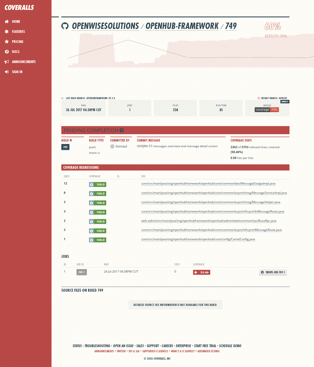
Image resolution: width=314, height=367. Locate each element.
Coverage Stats (241, 140)
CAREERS (167, 345)
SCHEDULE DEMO (230, 345)
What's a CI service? (183, 351)
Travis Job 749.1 (275, 272)
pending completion (91, 130)
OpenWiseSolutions (105, 26)
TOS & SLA (134, 351)
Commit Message (148, 140)
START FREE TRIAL (205, 345)
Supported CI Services (155, 351)
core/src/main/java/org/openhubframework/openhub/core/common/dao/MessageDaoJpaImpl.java (208, 183)
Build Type (96, 140)
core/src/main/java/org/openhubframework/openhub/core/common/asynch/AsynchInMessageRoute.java (212, 211)
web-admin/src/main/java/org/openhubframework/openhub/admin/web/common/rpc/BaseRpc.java (208, 221)
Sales (140, 345)
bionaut (121, 146)
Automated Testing (208, 351)
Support (153, 345)
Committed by (120, 140)
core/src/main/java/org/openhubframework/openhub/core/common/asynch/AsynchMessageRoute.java (211, 230)
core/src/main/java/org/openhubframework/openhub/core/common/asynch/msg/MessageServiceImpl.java (214, 193)
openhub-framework (182, 26)
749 (230, 26)
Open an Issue (123, 345)
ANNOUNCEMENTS (104, 351)
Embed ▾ (285, 101)
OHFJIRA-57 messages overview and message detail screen (177, 146)
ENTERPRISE (183, 345)
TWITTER (121, 351)
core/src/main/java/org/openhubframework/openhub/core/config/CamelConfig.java (198, 239)
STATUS (77, 345)
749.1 (81, 272)
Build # (66, 140)
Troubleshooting (97, 345)
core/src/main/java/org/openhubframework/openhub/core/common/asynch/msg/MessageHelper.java (210, 202)
